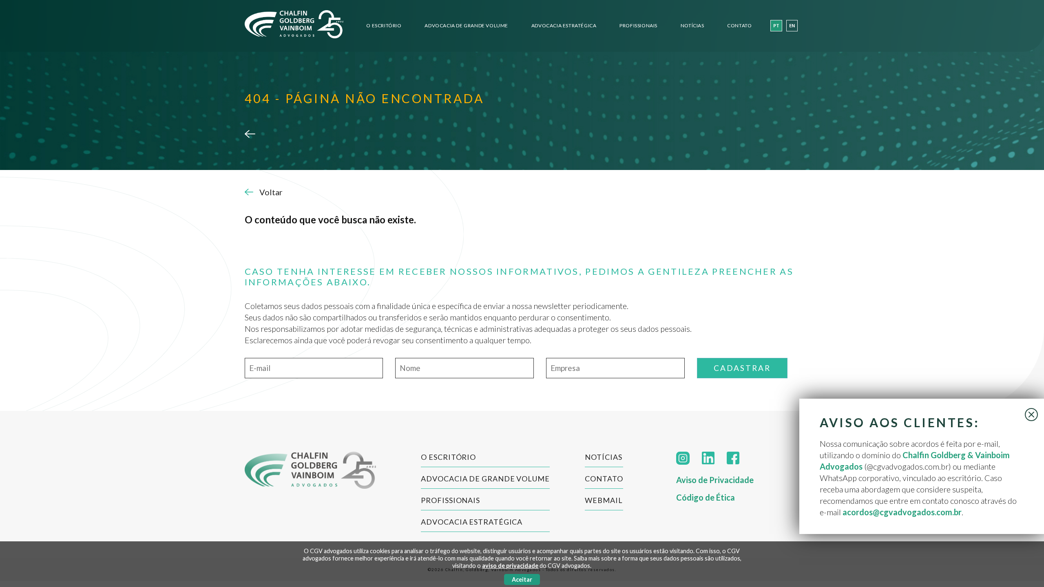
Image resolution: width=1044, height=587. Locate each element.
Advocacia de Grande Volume (466, 25)
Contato (739, 25)
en (792, 26)
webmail (603, 500)
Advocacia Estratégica (564, 25)
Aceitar (522, 579)
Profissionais (638, 25)
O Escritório (383, 25)
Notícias (692, 25)
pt (776, 26)
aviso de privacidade (510, 565)
